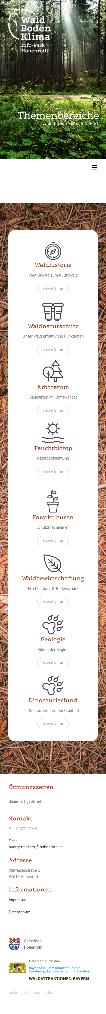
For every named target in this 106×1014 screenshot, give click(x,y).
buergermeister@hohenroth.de (36, 846)
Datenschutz (19, 911)
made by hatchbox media (30, 992)
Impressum (18, 899)
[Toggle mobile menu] (95, 167)
